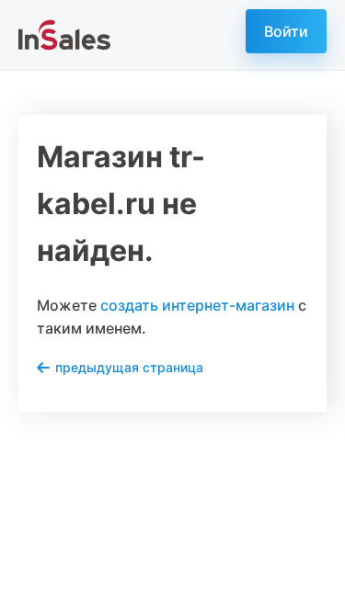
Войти (286, 31)
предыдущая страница (129, 367)
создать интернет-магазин (197, 305)
